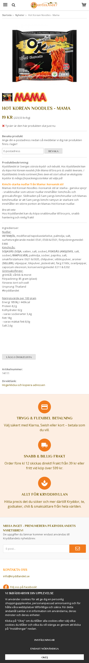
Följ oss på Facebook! (23, 587)
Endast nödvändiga (44, 648)
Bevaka (53, 151)
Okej (44, 657)
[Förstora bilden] (44, 55)
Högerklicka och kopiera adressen (23, 385)
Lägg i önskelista (19, 357)
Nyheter (19, 15)
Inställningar (44, 639)
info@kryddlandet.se (16, 576)
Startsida (7, 15)
